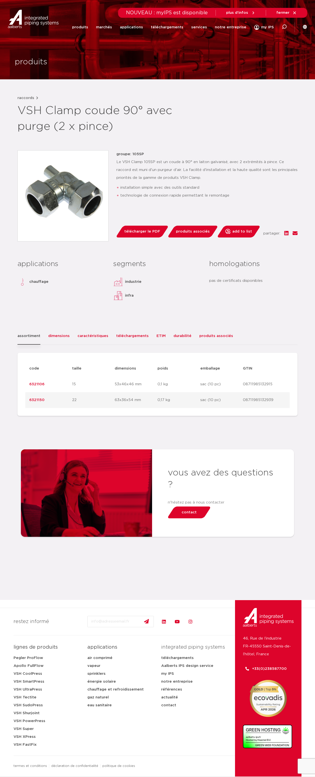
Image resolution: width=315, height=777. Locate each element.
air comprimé (99, 658)
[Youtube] (177, 621)
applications (131, 27)
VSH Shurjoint (27, 713)
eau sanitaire (99, 705)
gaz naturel (98, 697)
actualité (169, 697)
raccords (25, 98)
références (171, 689)
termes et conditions (30, 766)
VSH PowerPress (29, 721)
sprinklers (96, 674)
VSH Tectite (25, 697)
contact (168, 705)
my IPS (167, 674)
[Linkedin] (164, 621)
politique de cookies (118, 766)
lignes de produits (36, 647)
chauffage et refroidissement (115, 689)
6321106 (37, 384)
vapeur (93, 666)
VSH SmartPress (29, 681)
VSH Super (24, 729)
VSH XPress (25, 737)
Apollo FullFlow (29, 666)
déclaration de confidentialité (74, 766)
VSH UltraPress (28, 689)
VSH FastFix (25, 744)
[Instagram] (190, 621)
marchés (104, 27)
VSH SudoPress (28, 705)
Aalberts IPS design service (187, 666)
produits (80, 27)
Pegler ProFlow (28, 658)
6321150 (37, 400)
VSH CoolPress (28, 674)
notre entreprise (230, 27)
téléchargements (167, 27)
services (199, 27)
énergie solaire (101, 681)
